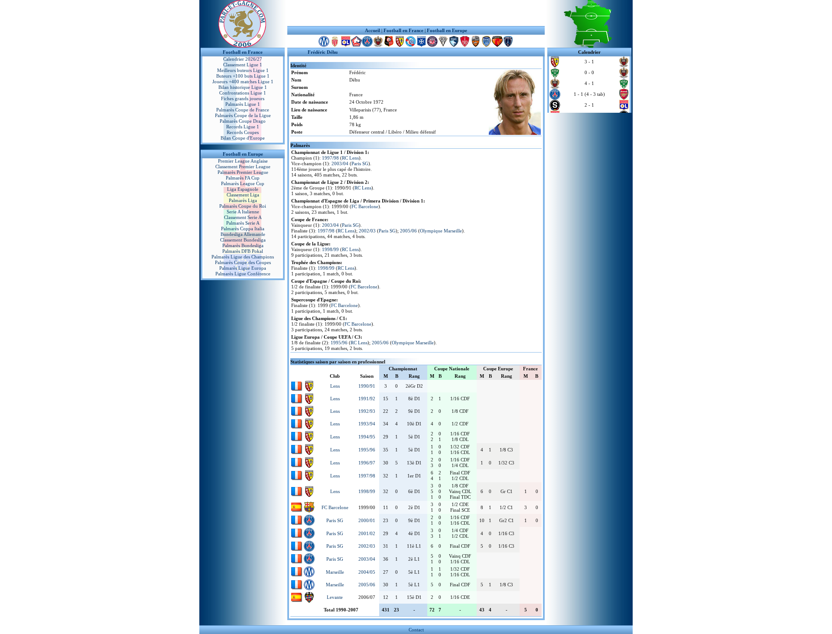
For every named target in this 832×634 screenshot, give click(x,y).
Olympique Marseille (441, 230)
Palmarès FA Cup (243, 177)
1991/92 (366, 398)
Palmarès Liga (243, 200)
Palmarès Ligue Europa (242, 268)
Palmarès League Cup (242, 183)
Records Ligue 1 (242, 126)
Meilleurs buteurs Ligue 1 (243, 70)
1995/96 (339, 342)
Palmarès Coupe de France (242, 109)
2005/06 (408, 230)
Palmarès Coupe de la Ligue (243, 115)
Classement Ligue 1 (242, 64)
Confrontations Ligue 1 (242, 92)
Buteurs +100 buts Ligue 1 (243, 75)
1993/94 (366, 423)
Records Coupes (243, 132)
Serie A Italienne (243, 211)
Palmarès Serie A (243, 222)
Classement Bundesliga (243, 239)
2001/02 (366, 533)
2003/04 (340, 163)
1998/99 (330, 249)
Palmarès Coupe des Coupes (243, 262)
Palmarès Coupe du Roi (242, 206)
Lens (335, 386)
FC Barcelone (364, 206)
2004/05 (366, 572)
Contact (416, 629)
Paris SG (359, 163)
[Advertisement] (416, 13)
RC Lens (350, 157)
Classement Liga (243, 194)
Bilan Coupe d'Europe (243, 138)
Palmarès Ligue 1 (242, 104)
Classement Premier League (242, 166)
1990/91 (366, 386)
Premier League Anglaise (243, 160)
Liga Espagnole (242, 189)
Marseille (335, 572)
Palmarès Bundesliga (242, 245)
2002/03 (367, 230)
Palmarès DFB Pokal (242, 251)
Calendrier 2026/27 (242, 59)
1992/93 (366, 411)
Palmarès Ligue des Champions (242, 256)
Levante (335, 597)
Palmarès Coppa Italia (242, 228)
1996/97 (366, 462)
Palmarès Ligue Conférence (242, 273)
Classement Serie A (243, 217)
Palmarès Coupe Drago (243, 121)
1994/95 (366, 436)
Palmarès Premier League (243, 172)
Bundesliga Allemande (243, 234)
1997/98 (330, 157)
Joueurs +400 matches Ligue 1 (242, 81)
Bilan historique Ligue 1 (242, 87)
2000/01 (366, 520)
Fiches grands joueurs (242, 98)
